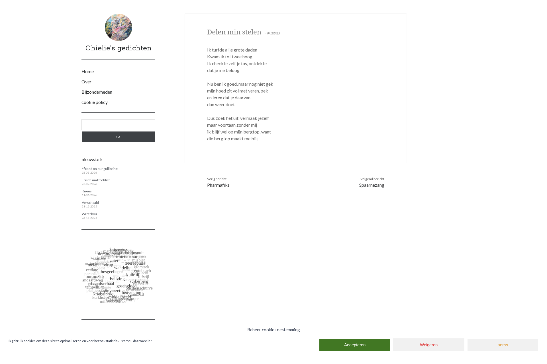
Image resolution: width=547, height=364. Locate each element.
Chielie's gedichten (118, 48)
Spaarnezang (371, 185)
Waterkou (89, 214)
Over (86, 81)
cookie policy (94, 102)
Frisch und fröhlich (96, 180)
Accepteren (355, 344)
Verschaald (90, 202)
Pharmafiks (218, 185)
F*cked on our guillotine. (100, 168)
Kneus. (87, 191)
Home (87, 71)
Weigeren (429, 344)
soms (503, 344)
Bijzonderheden (96, 91)
